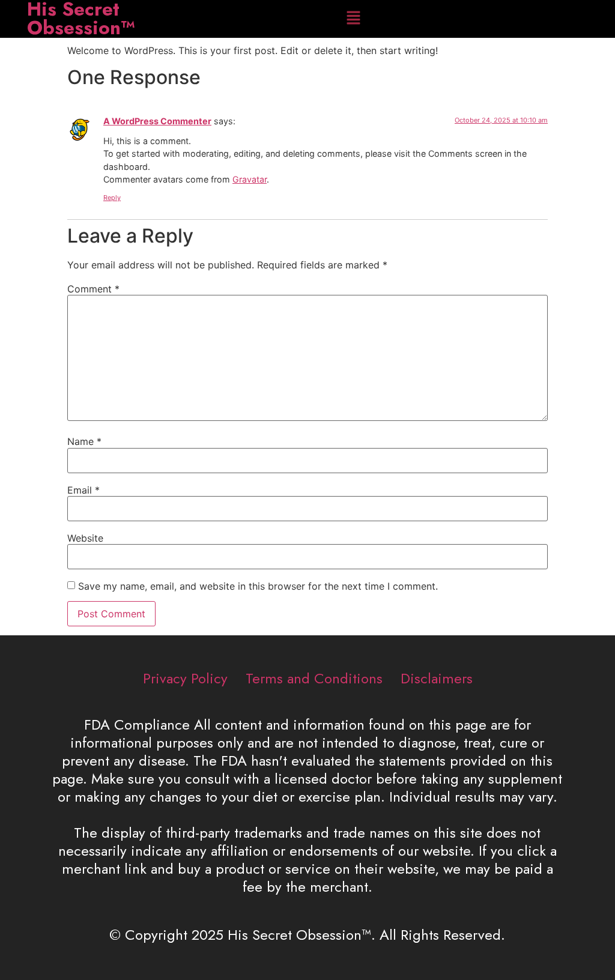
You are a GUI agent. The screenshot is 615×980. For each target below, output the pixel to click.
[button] (354, 19)
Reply (112, 197)
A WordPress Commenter (157, 121)
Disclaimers (437, 678)
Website (85, 538)
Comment (93, 289)
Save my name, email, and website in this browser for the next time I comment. (258, 586)
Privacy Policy (185, 678)
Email (83, 490)
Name (84, 441)
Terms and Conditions (314, 678)
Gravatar (249, 179)
